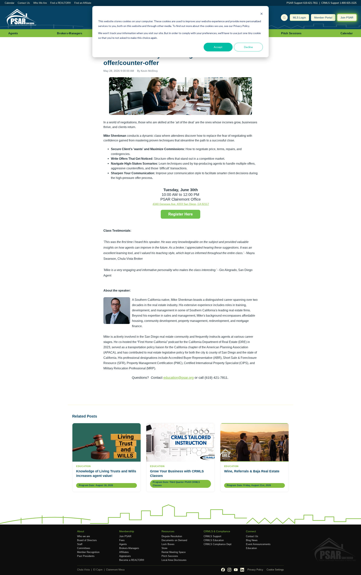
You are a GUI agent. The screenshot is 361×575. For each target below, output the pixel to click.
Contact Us (24, 3)
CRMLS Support (212, 536)
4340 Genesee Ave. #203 (168, 203)
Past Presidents (86, 556)
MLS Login (299, 17)
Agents (13, 33)
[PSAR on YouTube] (236, 570)
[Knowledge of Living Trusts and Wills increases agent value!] (106, 442)
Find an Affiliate (82, 3)
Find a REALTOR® (60, 3)
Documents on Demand (174, 540)
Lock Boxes (168, 544)
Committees (83, 548)
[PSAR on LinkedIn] (242, 570)
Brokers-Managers (69, 33)
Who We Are (40, 3)
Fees (122, 540)
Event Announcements (258, 544)
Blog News (252, 540)
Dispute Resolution (172, 536)
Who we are (83, 536)
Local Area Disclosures (174, 560)
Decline (248, 47)
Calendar (9, 3)
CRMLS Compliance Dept (217, 544)
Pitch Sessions (291, 33)
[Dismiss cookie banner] (261, 14)
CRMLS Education (214, 540)
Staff (79, 544)
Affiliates (124, 552)
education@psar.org (178, 378)
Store (164, 548)
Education (251, 548)
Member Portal (323, 17)
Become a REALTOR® (131, 560)
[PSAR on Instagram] (229, 570)
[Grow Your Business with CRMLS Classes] (180, 442)
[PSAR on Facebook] (223, 570)
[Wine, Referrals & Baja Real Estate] (254, 442)
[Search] (284, 17)
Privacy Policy (255, 569)
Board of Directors (87, 540)
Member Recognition (88, 552)
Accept (218, 47)
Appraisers (125, 556)
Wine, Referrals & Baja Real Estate (251, 471)
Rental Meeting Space (174, 552)
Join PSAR (347, 17)
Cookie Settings (275, 569)
